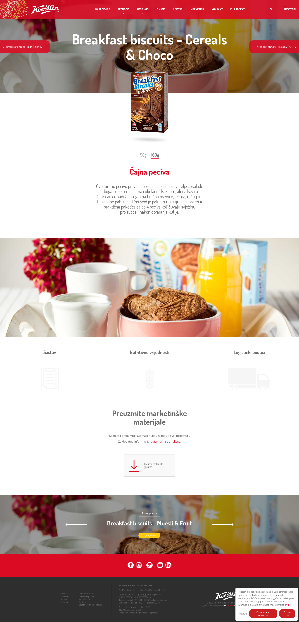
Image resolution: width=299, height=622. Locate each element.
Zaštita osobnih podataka (90, 604)
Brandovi (123, 9)
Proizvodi (143, 9)
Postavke (242, 613)
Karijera (82, 602)
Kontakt (217, 9)
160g (155, 155)
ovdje (288, 604)
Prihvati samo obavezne (263, 613)
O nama (161, 9)
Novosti (178, 9)
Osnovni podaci (86, 593)
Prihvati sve (287, 613)
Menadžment (84, 599)
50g (143, 155)
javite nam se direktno (165, 441)
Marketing (197, 9)
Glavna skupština (86, 596)
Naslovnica (102, 9)
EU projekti (237, 9)
